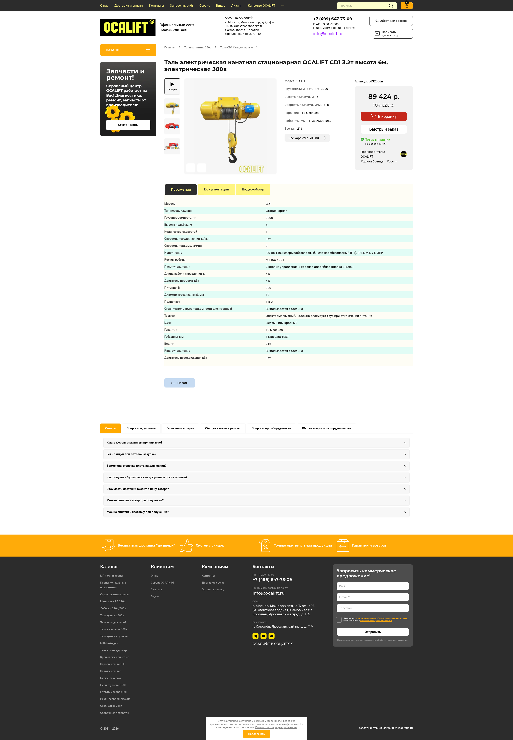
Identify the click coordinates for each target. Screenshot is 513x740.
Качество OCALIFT (261, 5)
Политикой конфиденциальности (376, 620)
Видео (220, 5)
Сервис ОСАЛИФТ (162, 582)
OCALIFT (367, 156)
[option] (230, 126)
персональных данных (397, 640)
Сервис (204, 5)
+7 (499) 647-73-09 (332, 18)
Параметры (181, 189)
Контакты (156, 5)
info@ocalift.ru (327, 33)
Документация (216, 189)
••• (282, 5)
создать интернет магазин (376, 727)
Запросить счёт (181, 5)
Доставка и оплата (128, 5)
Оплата (110, 428)
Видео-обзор (253, 189)
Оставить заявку (213, 589)
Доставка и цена (213, 582)
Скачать (156, 589)
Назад (182, 383)
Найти (391, 5)
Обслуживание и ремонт (223, 428)
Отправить (373, 632)
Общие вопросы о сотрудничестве (326, 428)
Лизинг (236, 5)
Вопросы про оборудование (271, 428)
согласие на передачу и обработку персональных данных (382, 618)
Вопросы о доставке (141, 428)
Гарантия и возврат (180, 428)
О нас (104, 5)
